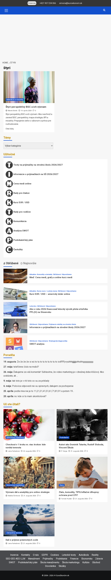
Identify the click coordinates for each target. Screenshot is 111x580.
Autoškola (84, 555)
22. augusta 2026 (29, 451)
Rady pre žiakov (21, 193)
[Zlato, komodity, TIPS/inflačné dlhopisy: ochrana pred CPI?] (82, 473)
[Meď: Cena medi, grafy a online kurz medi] (15, 280)
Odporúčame (67, 274)
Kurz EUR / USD (21, 202)
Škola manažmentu (49, 562)
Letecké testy (69, 555)
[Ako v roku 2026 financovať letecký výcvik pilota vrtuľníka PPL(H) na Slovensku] (15, 313)
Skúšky (62, 566)
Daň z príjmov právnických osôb (22, 540)
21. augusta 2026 (77, 451)
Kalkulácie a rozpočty (15, 100)
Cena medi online (22, 183)
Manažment (34, 558)
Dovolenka (50, 566)
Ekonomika (86, 558)
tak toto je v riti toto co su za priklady (30, 380)
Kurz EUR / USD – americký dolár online (49, 294)
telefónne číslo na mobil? (26, 366)
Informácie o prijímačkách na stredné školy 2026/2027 (57, 327)
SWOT (12, 562)
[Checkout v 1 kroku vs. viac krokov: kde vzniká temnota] (28, 425)
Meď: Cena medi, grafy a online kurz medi (50, 277)
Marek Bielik (12, 111)
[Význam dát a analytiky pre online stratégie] (28, 473)
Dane (62, 485)
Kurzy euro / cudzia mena (47, 291)
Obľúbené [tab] (11, 263)
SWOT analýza (36, 344)
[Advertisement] (55, 36)
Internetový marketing (15, 437)
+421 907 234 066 (48, 3)
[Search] (104, 10)
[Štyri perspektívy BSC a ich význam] (28, 87)
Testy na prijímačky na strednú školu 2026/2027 (38, 165)
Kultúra (85, 562)
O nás (36, 555)
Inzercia (14, 555)
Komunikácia (19, 221)
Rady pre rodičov (22, 212)
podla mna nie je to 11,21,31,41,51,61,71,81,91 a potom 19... (44, 391)
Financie (74, 558)
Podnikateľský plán (23, 240)
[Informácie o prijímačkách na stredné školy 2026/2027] (15, 330)
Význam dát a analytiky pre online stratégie (28, 492)
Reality (95, 555)
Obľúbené (57, 274)
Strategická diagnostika (58, 341)
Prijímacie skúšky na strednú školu (62, 324)
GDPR (45, 555)
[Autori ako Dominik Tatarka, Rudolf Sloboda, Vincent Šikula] (82, 425)
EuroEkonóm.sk (62, 575)
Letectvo (32, 306)
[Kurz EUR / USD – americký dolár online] (15, 297)
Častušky (18, 249)
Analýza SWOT (21, 230)
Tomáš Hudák (66, 499)
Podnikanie (64, 437)
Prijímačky (48, 558)
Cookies (55, 555)
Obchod (96, 562)
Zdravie (99, 558)
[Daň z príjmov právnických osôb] (28, 520)
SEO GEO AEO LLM (15, 558)
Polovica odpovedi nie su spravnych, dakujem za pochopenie (42, 386)
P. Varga (64, 451)
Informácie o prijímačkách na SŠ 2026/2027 (35, 174)
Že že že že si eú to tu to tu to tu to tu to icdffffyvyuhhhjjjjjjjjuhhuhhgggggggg (55, 361)
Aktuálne (32, 274)
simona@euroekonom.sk (70, 3)
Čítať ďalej (10, 129)
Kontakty (25, 555)
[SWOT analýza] (15, 347)
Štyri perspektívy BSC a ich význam (26, 106)
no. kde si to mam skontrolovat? (30, 396)
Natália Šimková (14, 496)
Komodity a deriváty (44, 274)
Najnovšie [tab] (29, 263)
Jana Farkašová (14, 451)
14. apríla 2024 (26, 111)
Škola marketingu (70, 562)
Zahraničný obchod (14, 533)
